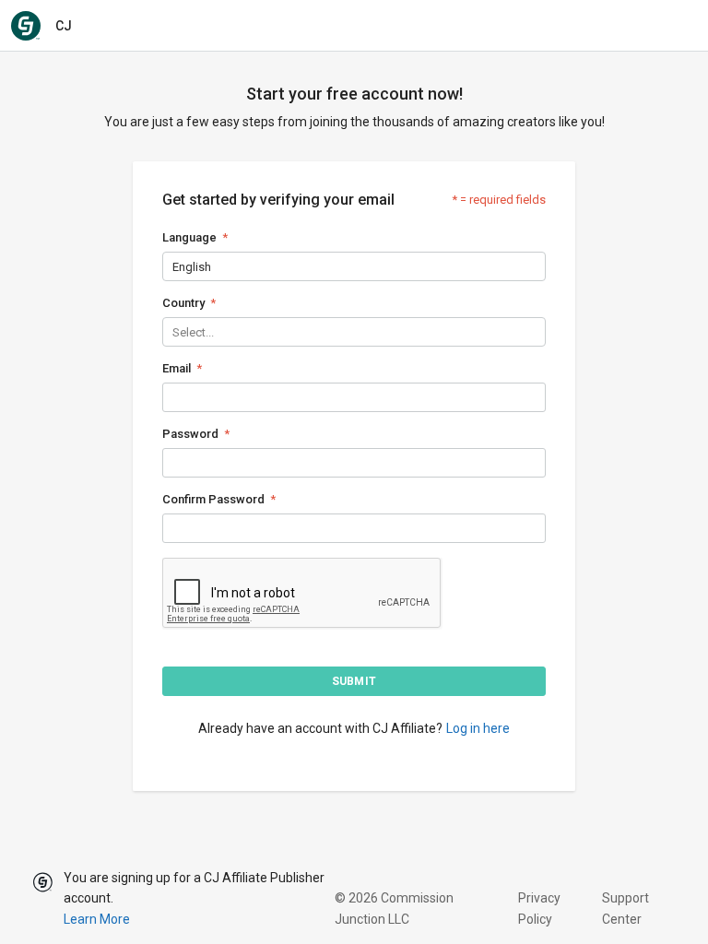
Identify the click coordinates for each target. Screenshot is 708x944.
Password (190, 434)
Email (176, 368)
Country (183, 303)
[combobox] (173, 267)
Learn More (97, 919)
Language (189, 237)
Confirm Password (213, 499)
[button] (354, 681)
